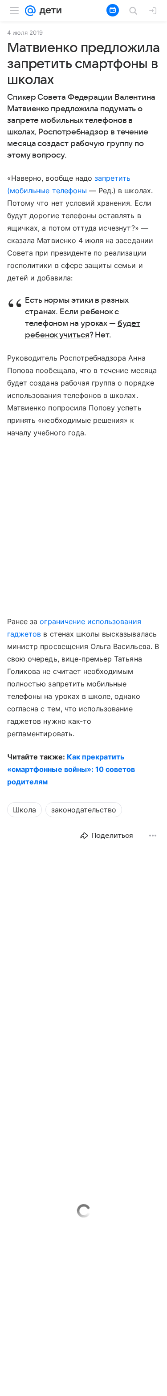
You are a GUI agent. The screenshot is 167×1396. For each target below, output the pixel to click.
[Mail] (30, 10)
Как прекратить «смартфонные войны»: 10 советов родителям (71, 769)
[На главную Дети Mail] (48, 10)
